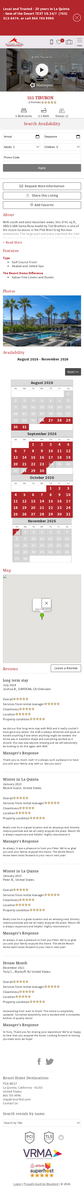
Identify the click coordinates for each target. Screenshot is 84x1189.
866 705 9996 (12, 1095)
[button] (42, 616)
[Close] (46, 603)
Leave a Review (66, 668)
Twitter (50, 1061)
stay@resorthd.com (16, 1099)
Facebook (39, 1061)
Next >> (73, 372)
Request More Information (44, 186)
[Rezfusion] (61, 1137)
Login (17, 1184)
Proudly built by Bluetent (41, 1184)
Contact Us (10, 1103)
